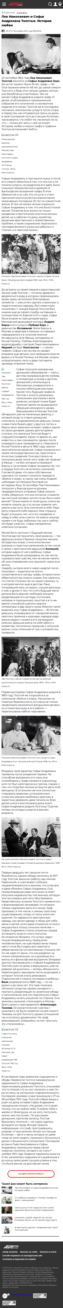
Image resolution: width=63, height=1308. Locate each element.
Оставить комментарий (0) (31, 1174)
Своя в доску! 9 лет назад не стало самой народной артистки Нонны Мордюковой (34, 1208)
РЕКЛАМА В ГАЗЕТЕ (48, 1252)
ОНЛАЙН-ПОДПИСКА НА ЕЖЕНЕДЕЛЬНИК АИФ (22, 1256)
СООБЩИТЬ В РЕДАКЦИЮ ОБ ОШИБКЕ (19, 1259)
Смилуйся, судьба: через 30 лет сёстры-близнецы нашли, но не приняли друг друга (36, 1218)
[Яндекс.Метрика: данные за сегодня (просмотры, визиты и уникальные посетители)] (19, 1294)
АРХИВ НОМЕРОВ (10, 1252)
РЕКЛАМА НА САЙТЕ (28, 1252)
